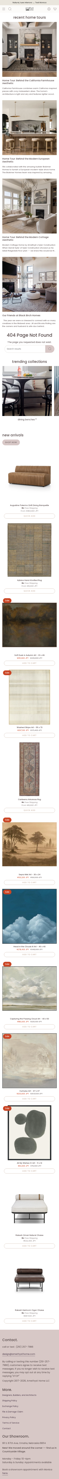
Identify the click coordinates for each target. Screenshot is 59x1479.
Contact (6, 1428)
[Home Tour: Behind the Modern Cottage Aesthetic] (29, 206)
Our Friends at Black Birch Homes (21, 315)
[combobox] (25, 349)
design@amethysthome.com (18, 1354)
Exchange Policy (10, 1406)
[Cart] (55, 9)
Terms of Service (10, 1422)
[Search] (49, 349)
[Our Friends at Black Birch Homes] (29, 284)
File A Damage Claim (12, 1411)
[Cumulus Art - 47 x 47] (29, 1060)
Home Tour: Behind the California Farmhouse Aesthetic (28, 82)
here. (5, 1473)
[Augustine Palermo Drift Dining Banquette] (29, 475)
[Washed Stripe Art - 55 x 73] (29, 697)
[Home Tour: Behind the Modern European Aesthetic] (29, 127)
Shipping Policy (9, 1400)
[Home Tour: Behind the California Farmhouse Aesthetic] (29, 49)
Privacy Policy (9, 1417)
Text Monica (40, 2)
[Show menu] (4, 9)
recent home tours (29, 17)
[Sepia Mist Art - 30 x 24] (29, 844)
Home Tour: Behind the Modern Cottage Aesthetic (25, 238)
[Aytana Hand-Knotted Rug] (29, 550)
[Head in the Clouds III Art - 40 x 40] (29, 916)
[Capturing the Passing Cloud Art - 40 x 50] (29, 988)
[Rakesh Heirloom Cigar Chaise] (29, 1279)
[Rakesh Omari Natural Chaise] (29, 1205)
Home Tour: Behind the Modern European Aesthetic (26, 160)
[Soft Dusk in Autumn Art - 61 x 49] (29, 624)
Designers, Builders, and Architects (19, 1395)
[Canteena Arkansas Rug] (29, 769)
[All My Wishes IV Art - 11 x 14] (29, 1132)
